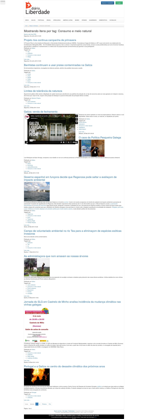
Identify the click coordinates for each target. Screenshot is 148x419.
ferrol (28, 217)
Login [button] (119, 3)
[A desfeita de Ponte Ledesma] (37, 267)
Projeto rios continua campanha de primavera (50, 40)
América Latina (67, 20)
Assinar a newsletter (107, 3)
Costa (29, 79)
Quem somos (57, 411)
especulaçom (82, 129)
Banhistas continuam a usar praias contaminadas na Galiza (58, 65)
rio (28, 246)
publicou (99, 386)
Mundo (77, 20)
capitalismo (82, 127)
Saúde (29, 77)
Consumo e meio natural (34, 55)
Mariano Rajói (31, 221)
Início (27, 20)
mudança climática (32, 358)
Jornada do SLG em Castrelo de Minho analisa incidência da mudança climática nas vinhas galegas (72, 303)
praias (29, 74)
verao (28, 76)
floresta (29, 292)
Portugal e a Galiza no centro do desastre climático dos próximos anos (64, 366)
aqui (96, 417)
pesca (29, 163)
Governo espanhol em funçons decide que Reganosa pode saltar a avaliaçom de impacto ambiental (70, 178)
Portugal (41, 20)
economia (30, 165)
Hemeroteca (103, 20)
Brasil (49, 20)
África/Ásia (56, 20)
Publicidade (71, 411)
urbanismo (82, 124)
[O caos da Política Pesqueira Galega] (91, 148)
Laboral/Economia (32, 167)
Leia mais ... (27, 59)
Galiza (33, 20)
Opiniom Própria (36, 98)
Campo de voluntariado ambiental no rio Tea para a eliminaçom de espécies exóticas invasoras (72, 232)
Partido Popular (31, 222)
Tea (28, 244)
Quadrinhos (93, 20)
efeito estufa (30, 356)
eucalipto (29, 293)
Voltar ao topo (143, 415)
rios (28, 51)
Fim (50, 404)
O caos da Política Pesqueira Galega (100, 137)
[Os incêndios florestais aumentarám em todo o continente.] (37, 377)
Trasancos (30, 219)
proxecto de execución (40, 205)
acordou (66, 202)
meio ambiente (31, 101)
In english (113, 20)
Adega (29, 57)
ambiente (29, 53)
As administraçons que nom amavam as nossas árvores (56, 256)
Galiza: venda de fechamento (41, 111)
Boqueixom (30, 290)
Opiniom (84, 20)
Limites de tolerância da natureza (43, 91)
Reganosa (30, 214)
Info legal (64, 411)
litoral (28, 81)
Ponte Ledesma (31, 288)
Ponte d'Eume (82, 122)
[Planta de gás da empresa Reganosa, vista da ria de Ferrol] (37, 191)
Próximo (44, 404)
